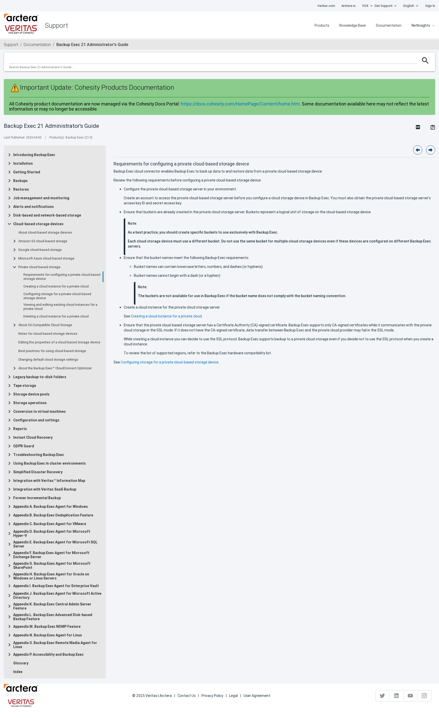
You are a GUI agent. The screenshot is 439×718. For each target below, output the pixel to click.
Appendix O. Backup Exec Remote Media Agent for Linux (55, 645)
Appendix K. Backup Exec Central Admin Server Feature (52, 606)
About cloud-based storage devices (45, 233)
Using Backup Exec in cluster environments (49, 463)
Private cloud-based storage (39, 267)
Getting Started (26, 172)
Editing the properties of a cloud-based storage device (59, 342)
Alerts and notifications (33, 207)
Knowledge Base (352, 25)
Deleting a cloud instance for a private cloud (56, 316)
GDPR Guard (23, 446)
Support (11, 44)
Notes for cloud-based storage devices (47, 334)
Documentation (388, 25)
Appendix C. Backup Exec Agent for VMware (49, 524)
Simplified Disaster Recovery (37, 472)
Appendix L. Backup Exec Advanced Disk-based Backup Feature (52, 617)
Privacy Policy (212, 695)
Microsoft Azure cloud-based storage (46, 258)
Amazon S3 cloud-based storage (42, 241)
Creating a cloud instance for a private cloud (56, 286)
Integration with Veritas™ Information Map (49, 481)
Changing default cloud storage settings (48, 360)
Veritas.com (326, 6)
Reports (20, 429)
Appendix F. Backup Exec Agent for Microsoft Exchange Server (51, 555)
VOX (365, 6)
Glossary (20, 663)
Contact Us (187, 695)
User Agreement (257, 695)
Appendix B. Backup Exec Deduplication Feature (53, 515)
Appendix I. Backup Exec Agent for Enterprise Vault (56, 586)
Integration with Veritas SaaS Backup (44, 489)
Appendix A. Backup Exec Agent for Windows (50, 507)
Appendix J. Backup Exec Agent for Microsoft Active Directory (57, 595)
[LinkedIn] (396, 696)
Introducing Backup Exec (34, 155)
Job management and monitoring (41, 198)
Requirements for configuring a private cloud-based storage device (61, 277)
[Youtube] (410, 696)
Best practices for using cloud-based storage (52, 351)
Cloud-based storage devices (38, 224)
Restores (21, 189)
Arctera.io (348, 6)
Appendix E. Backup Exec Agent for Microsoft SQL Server (55, 544)
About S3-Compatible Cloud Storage (45, 325)
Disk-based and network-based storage (47, 215)
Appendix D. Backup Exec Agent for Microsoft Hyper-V (51, 533)
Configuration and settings (36, 420)
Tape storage (24, 386)
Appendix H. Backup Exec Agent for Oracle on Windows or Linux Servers (51, 576)
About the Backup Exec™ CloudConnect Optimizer (55, 368)
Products (322, 25)
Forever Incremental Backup (37, 498)
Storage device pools (31, 394)
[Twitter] (382, 696)
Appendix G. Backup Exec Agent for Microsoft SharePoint (51, 565)
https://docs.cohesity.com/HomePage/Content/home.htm (240, 104)
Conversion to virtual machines (39, 411)
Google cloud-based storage (40, 250)
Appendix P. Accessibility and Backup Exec (48, 654)
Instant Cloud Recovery (33, 437)
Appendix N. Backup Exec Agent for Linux (47, 635)
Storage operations (30, 403)
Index (17, 672)
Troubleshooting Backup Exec (38, 455)
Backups (20, 181)
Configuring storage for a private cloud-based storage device (57, 296)
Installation (23, 163)
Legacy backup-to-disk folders (39, 377)
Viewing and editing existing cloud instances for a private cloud (60, 307)
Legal (233, 695)
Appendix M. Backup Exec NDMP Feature (47, 626)
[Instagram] (424, 696)
